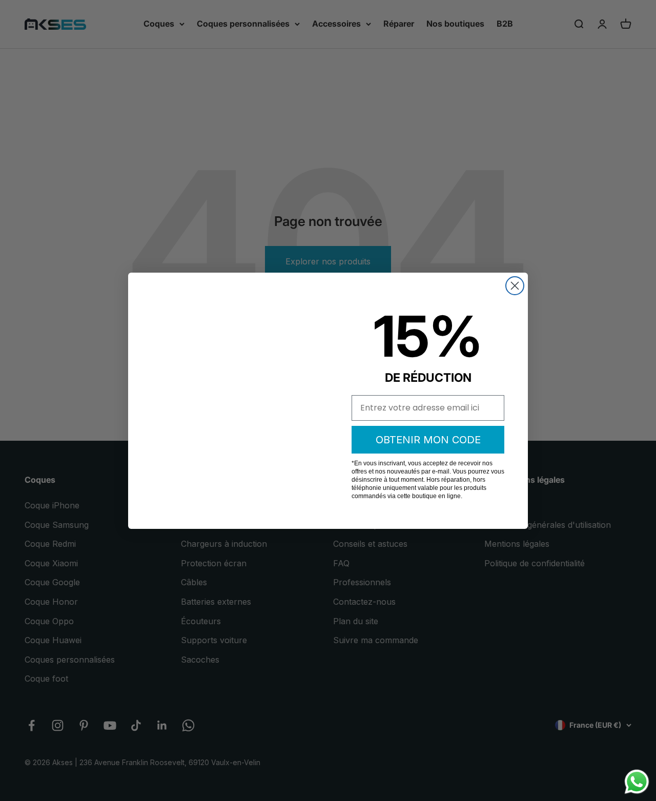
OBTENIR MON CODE (428, 440)
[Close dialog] (515, 286)
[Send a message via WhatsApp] (637, 782)
